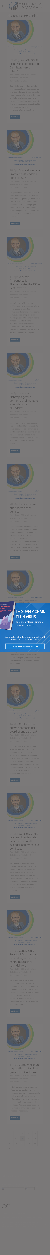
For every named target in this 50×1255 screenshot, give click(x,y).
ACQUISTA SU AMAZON (24, 646)
